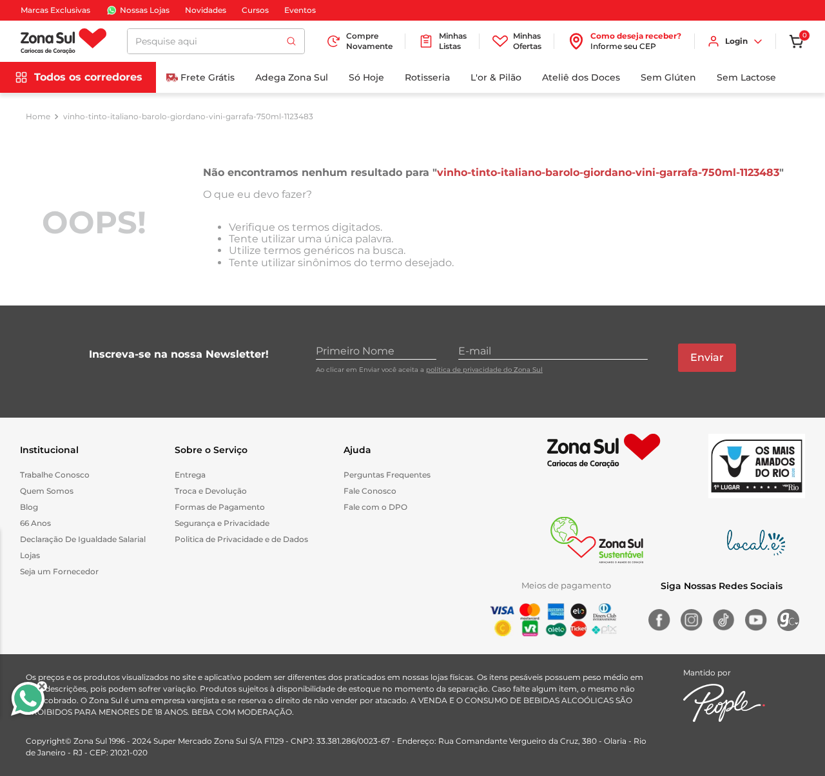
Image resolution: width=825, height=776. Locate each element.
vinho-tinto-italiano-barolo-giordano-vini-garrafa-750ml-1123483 (188, 116)
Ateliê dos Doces (581, 77)
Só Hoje (366, 77)
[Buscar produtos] (291, 41)
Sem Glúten (668, 77)
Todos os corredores (88, 77)
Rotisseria (427, 77)
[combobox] (216, 41)
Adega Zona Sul (291, 77)
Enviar (707, 357)
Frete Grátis (207, 77)
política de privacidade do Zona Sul (484, 369)
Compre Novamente (369, 41)
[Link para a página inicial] (38, 116)
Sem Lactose (746, 77)
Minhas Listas (453, 41)
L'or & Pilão (496, 77)
